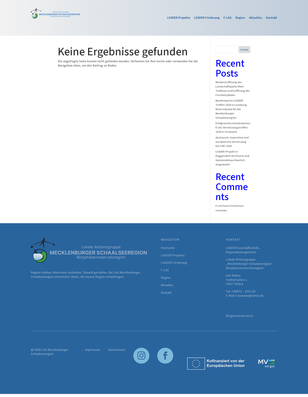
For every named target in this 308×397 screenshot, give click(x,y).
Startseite (168, 248)
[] (165, 363)
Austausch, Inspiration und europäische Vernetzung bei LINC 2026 (232, 142)
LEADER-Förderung (207, 18)
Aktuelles (255, 18)
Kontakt (271, 18)
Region (240, 18)
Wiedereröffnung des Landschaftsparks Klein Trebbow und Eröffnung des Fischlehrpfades (232, 88)
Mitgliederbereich (239, 316)
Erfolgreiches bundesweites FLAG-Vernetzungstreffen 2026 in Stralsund (232, 127)
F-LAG (228, 18)
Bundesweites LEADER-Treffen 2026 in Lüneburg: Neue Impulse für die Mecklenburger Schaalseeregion (231, 109)
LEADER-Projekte (178, 18)
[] (141, 363)
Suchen (244, 50)
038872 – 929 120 (243, 291)
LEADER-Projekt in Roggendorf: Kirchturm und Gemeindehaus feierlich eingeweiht (232, 158)
